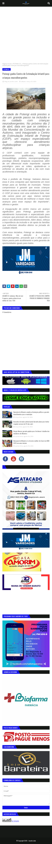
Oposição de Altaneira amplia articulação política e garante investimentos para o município (31, 413)
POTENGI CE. (17, 64)
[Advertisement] (26, 33)
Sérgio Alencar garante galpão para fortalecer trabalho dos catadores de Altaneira (31, 432)
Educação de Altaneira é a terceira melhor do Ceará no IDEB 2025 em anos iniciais (31, 442)
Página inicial (6, 64)
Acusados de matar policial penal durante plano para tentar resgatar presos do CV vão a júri (31, 422)
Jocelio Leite (32, 841)
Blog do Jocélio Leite (11, 81)
